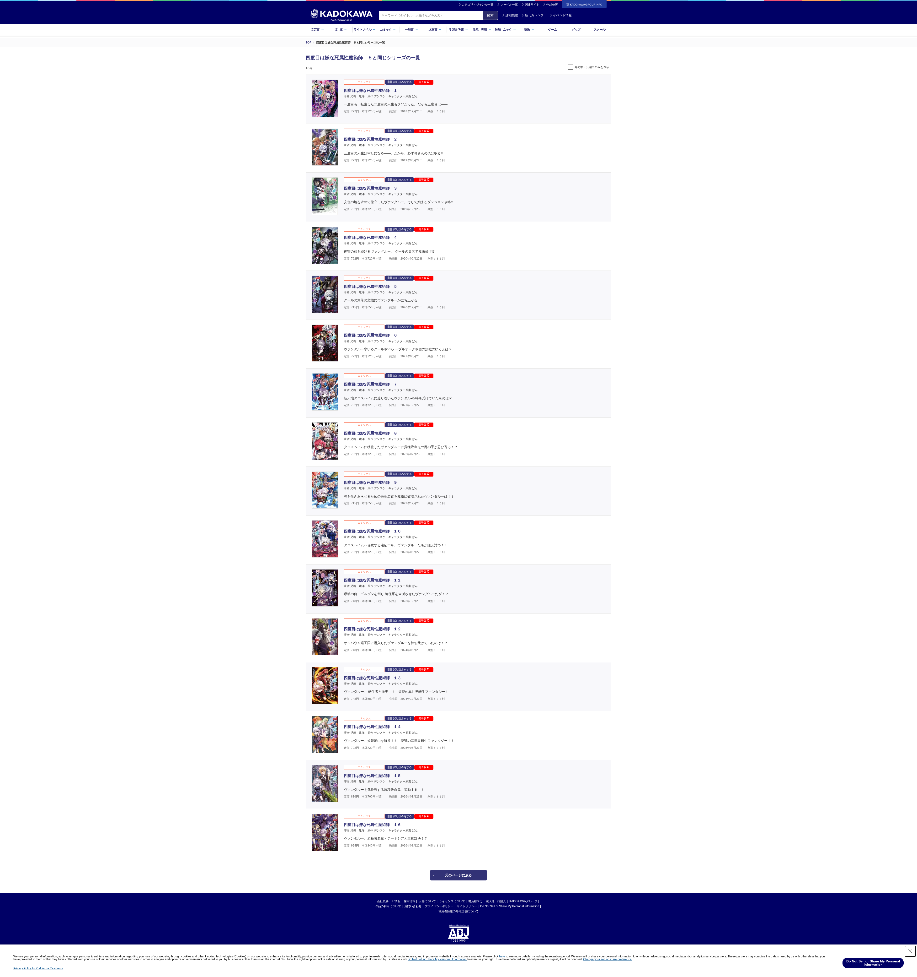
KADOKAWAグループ (523, 901)
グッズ (576, 29)
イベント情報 (562, 15)
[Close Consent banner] (910, 951)
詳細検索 (512, 15)
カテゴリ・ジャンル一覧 (477, 4)
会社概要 (383, 901)
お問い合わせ (412, 906)
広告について (427, 901)
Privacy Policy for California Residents (38, 968)
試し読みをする (402, 82)
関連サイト (532, 4)
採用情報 (409, 901)
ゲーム (552, 29)
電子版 (422, 82)
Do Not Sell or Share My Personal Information (509, 906)
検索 (490, 15)
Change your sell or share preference (607, 959)
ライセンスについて (452, 901)
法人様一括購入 (496, 901)
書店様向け (475, 901)
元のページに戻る (458, 875)
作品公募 (552, 4)
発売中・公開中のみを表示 (592, 67)
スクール (599, 29)
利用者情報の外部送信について (458, 911)
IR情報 (396, 901)
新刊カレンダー (536, 15)
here (502, 956)
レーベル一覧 (509, 4)
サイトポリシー (467, 906)
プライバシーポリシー (439, 906)
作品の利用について (388, 906)
